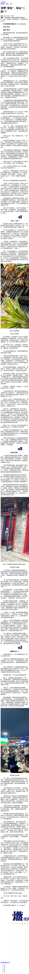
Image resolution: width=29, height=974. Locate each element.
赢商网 (3, 3)
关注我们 (3, 2)
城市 (7, 3)
